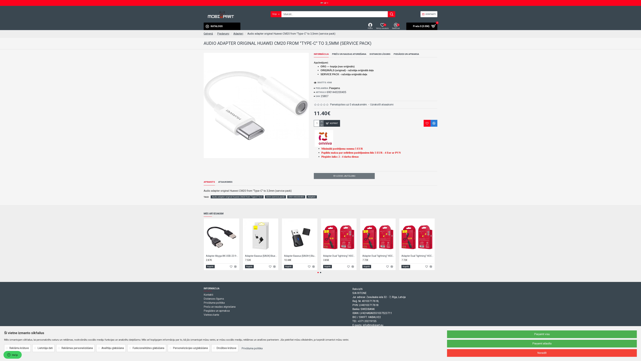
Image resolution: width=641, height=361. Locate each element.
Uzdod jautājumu (345, 176)
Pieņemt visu (542, 334)
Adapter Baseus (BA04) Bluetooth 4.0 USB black (261, 256)
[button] (318, 272)
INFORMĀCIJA (321, 54)
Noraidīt (542, 352)
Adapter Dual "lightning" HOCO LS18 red (417, 256)
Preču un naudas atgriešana (349, 54)
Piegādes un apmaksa (406, 54)
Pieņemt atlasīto (542, 343)
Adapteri (238, 33)
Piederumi (223, 33)
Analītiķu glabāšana (112, 348)
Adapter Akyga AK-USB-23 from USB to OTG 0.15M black (222, 256)
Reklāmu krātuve (19, 348)
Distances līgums (380, 54)
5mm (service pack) (275, 197)
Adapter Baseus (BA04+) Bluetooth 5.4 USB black (300, 256)
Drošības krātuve (226, 348)
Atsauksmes (225, 182)
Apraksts (209, 182)
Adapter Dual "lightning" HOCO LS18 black (339, 256)
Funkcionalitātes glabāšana (148, 348)
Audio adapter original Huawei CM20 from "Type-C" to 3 (237, 197)
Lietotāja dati (45, 348)
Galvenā (208, 33)
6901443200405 (296, 197)
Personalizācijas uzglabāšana (190, 348)
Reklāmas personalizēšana (77, 348)
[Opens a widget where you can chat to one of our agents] (12, 355)
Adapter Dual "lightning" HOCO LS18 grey (378, 256)
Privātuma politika (252, 348)
